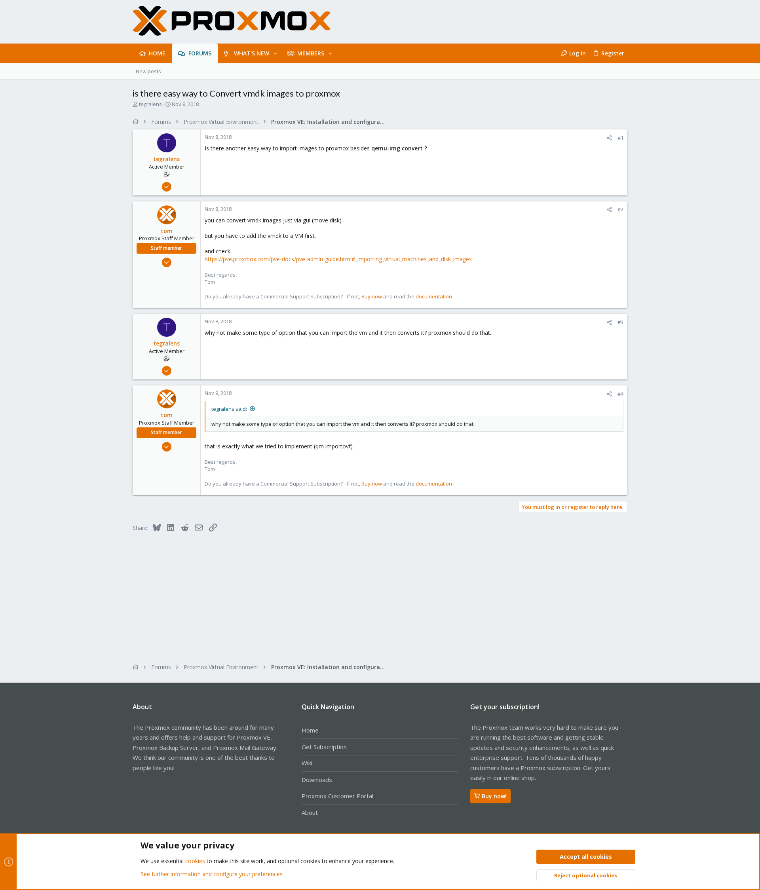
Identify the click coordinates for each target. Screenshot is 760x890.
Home (310, 730)
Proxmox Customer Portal (337, 796)
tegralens (150, 104)
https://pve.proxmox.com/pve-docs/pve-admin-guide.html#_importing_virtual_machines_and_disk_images (338, 259)
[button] (275, 53)
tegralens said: (229, 408)
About (310, 812)
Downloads (317, 780)
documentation (434, 296)
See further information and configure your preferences (212, 874)
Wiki (307, 763)
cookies (195, 861)
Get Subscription (324, 747)
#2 (620, 209)
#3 (620, 322)
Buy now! (494, 796)
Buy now (371, 296)
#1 (620, 137)
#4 (620, 393)
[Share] (609, 138)
